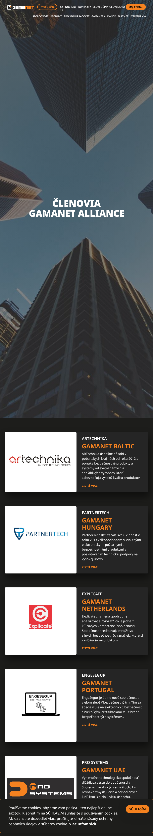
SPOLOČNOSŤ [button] (40, 16)
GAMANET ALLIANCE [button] (103, 16)
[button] (109, 7)
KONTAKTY (84, 7)
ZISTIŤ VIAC (90, 486)
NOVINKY (70, 7)
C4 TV (61, 8)
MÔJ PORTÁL (136, 7)
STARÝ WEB (47, 7)
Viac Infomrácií (82, 823)
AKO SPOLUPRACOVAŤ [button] (76, 16)
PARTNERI (123, 16)
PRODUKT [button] (56, 16)
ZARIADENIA (138, 16)
